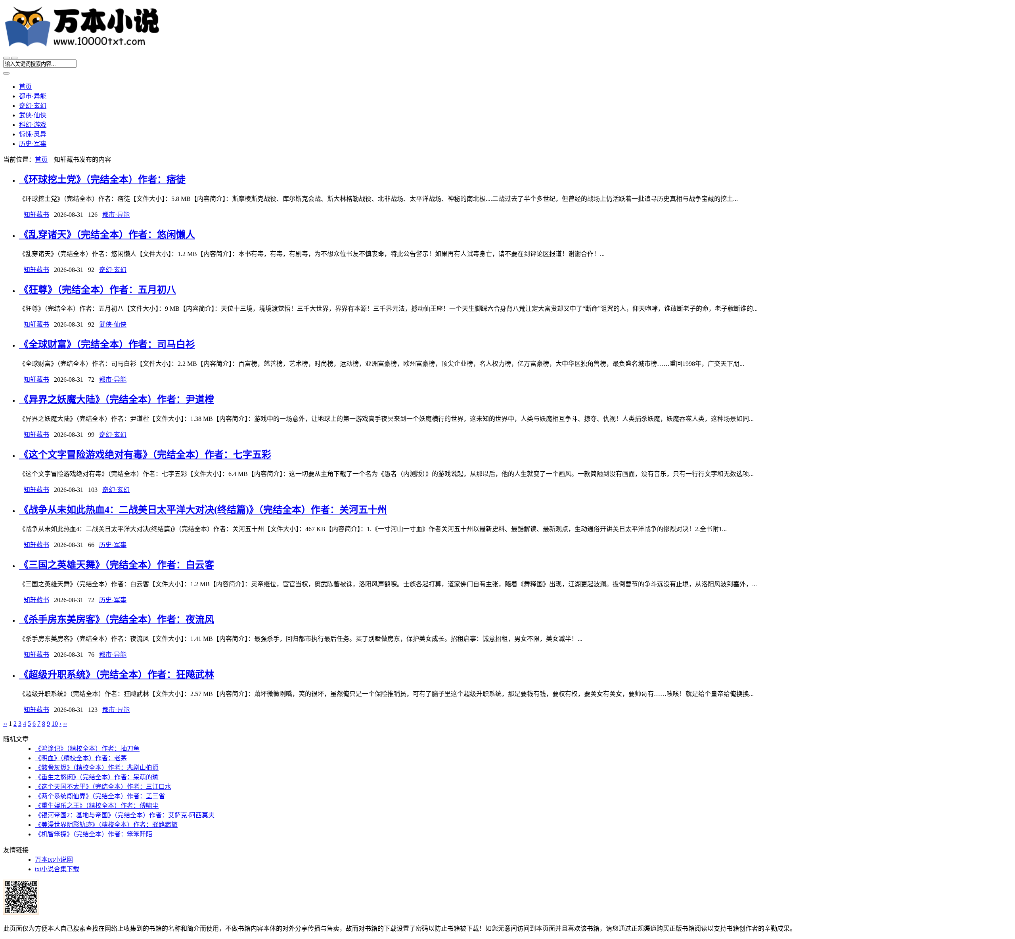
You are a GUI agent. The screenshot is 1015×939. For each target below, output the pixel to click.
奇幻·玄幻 (32, 105)
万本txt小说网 (54, 859)
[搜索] (14, 58)
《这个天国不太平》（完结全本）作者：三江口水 (103, 786)
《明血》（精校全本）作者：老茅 (81, 758)
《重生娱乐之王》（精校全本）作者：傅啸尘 (97, 805)
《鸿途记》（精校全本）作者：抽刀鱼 (87, 748)
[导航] (6, 58)
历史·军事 (32, 143)
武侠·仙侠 (32, 115)
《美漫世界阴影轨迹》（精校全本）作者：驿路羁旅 (106, 824)
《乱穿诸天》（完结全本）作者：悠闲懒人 (107, 234)
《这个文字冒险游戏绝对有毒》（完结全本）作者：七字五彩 (145, 454)
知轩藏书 (36, 214)
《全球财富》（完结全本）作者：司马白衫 (107, 344)
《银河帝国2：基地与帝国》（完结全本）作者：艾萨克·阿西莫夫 (124, 815)
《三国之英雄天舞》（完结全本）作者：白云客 (116, 565)
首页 (25, 86)
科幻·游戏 (32, 124)
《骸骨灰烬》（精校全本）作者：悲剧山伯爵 (97, 767)
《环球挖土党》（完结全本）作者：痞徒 (102, 179)
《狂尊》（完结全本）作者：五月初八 (97, 290)
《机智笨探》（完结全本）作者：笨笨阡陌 (93, 834)
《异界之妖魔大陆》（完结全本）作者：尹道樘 (116, 399)
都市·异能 (32, 96)
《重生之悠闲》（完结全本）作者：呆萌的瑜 (97, 777)
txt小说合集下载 (57, 869)
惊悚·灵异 (32, 134)
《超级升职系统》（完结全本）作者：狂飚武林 (116, 674)
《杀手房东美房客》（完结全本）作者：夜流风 (116, 619)
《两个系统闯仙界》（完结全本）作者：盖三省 (100, 796)
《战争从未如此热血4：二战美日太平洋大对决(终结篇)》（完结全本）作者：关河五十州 (203, 510)
